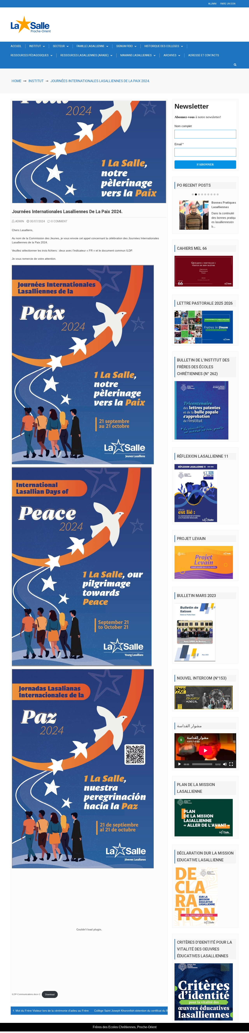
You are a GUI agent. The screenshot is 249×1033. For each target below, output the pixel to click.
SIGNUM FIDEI (124, 46)
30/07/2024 (37, 221)
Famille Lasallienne (90, 46)
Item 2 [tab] (196, 194)
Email (179, 144)
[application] (205, 750)
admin (19, 221)
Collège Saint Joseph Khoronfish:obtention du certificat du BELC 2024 (137, 1010)
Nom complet (183, 126)
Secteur (59, 46)
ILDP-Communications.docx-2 (26, 994)
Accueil (16, 46)
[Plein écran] (231, 764)
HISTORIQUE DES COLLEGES (162, 46)
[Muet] (225, 764)
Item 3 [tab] (199, 194)
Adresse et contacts (203, 55)
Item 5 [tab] (205, 194)
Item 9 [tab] (218, 194)
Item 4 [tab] (202, 194)
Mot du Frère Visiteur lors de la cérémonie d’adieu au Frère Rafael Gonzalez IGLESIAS (69, 1010)
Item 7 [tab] (211, 194)
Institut (35, 46)
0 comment (59, 221)
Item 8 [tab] (215, 194)
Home (16, 81)
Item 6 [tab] (208, 194)
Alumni (212, 3)
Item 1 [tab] (193, 194)
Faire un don (227, 3)
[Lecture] (179, 764)
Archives (170, 55)
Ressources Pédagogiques (30, 55)
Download (49, 994)
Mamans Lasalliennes (136, 55)
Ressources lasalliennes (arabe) (84, 55)
